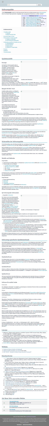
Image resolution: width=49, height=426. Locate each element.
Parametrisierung (19, 261)
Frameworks (28, 302)
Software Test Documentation (31, 19)
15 (6, 304)
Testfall (6, 231)
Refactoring (5, 182)
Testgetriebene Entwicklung (8, 183)
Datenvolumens (11, 293)
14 (5, 304)
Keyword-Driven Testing (9, 203)
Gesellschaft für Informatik (7, 133)
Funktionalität (39, 248)
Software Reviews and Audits (31, 25)
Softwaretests (23, 184)
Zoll (34, 310)
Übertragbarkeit (18, 120)
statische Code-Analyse (21, 224)
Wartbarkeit (10, 120)
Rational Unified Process (11, 166)
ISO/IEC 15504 (33, 172)
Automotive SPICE (43, 162)
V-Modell (8, 168)
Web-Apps (40, 305)
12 (19, 287)
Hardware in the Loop (9, 170)
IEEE (37, 15)
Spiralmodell (5, 180)
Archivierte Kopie (9, 385)
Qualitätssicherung (10, 145)
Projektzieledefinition (9, 220)
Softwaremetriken (25, 85)
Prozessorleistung (33, 292)
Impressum (19, 424)
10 (9, 262)
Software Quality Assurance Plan (32, 17)
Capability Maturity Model (29, 162)
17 (41, 324)
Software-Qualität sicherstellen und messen (11, 350)
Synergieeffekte (36, 188)
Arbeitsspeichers (42, 292)
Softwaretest (10, 195)
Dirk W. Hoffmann (6, 343)
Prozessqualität (25, 147)
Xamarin (40, 302)
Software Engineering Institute (22, 135)
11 (13, 286)
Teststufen (16, 206)
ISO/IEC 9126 (16, 92)
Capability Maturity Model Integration (12, 165)
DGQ (29, 82)
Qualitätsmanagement (15, 212)
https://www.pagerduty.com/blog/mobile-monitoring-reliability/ (17, 384)
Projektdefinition (42, 219)
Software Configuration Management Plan (34, 18)
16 (38, 324)
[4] (15, 391)
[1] (44, 364)
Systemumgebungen (42, 270)
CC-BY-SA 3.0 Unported (31, 416)
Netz (14, 72)
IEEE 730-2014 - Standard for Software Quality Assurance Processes (16, 352)
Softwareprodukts (42, 12)
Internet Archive (38, 385)
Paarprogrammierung (16, 228)
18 (6, 325)
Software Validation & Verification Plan (33, 22)
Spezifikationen (40, 123)
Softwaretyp (25, 242)
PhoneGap (35, 302)
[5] (13, 393)
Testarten (12, 184)
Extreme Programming (16, 188)
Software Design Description (31, 23)
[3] (21, 380)
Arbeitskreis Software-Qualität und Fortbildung (12, 349)
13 (8, 300)
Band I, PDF (31, 363)
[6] (12, 394)
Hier (15, 418)
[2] (25, 379)
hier (10, 418)
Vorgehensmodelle (31, 145)
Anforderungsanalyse (7, 221)
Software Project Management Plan (33, 24)
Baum (8, 72)
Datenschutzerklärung (27, 424)
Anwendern (27, 259)
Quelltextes (44, 120)
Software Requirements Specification (33, 21)
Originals (20, 385)
